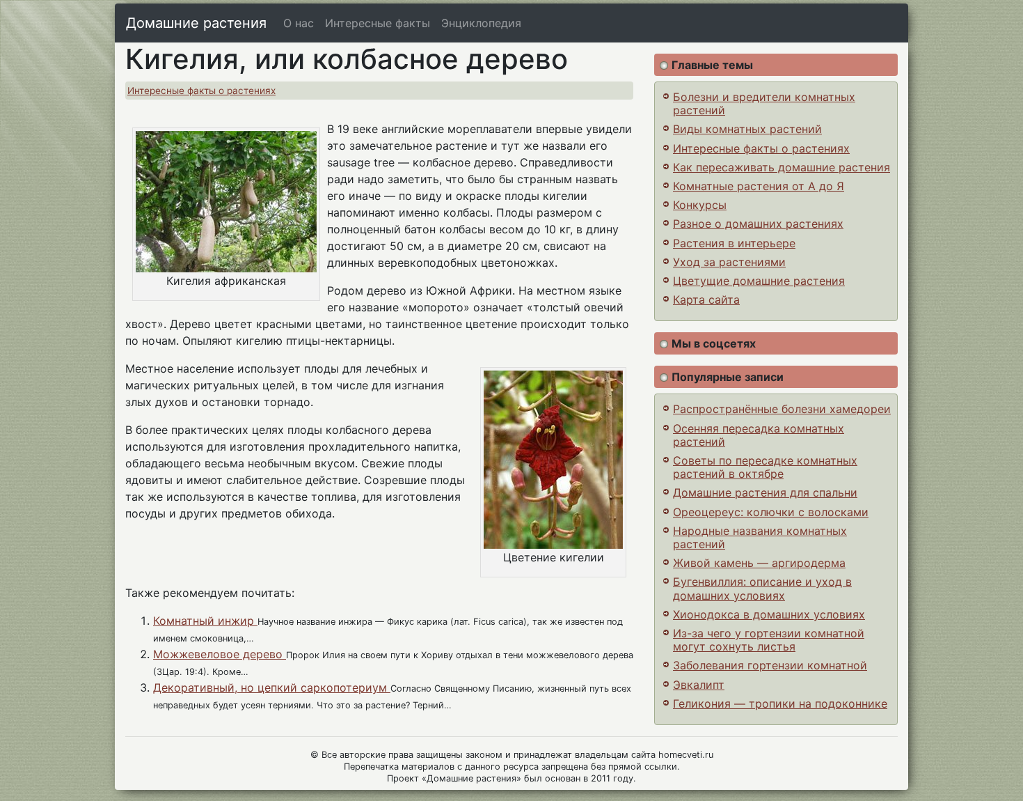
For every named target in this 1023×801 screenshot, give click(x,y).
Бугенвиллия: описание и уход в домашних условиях (762, 588)
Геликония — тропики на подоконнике (780, 703)
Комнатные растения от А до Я (758, 186)
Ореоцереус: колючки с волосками (771, 512)
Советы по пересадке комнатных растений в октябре (765, 467)
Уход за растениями (729, 262)
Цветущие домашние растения (759, 281)
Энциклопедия (481, 23)
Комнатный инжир (205, 621)
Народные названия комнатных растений (760, 537)
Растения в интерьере (734, 243)
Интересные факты (377, 23)
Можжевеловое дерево (219, 654)
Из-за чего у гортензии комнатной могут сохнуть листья (768, 639)
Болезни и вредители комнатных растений (764, 103)
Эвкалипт (698, 685)
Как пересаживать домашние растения (781, 167)
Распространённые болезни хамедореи (782, 409)
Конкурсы (700, 205)
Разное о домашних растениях (758, 224)
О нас (298, 23)
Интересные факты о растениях (201, 90)
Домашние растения (196, 23)
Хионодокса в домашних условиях (769, 614)
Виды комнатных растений (747, 129)
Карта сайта (706, 299)
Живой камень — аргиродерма (759, 563)
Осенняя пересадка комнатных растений (758, 435)
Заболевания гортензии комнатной (770, 665)
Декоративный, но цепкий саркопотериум (271, 687)
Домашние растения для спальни (765, 492)
